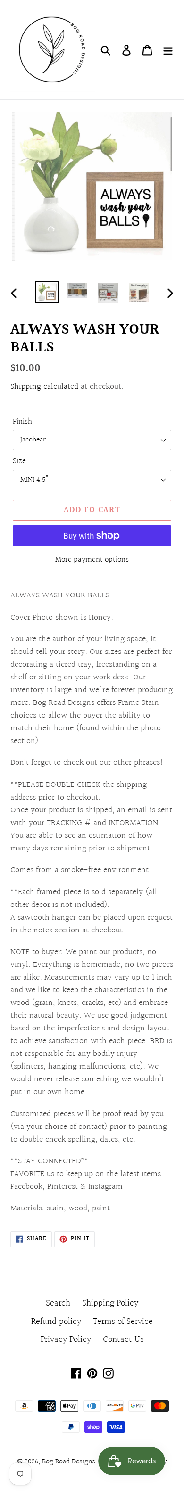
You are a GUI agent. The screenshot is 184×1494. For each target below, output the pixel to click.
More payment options (92, 560)
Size (19, 461)
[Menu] (168, 49)
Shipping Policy (110, 1303)
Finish (22, 422)
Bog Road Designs (68, 1462)
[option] (47, 292)
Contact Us (123, 1339)
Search (58, 1303)
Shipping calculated (44, 386)
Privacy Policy (66, 1339)
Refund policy (56, 1321)
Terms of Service (123, 1321)
